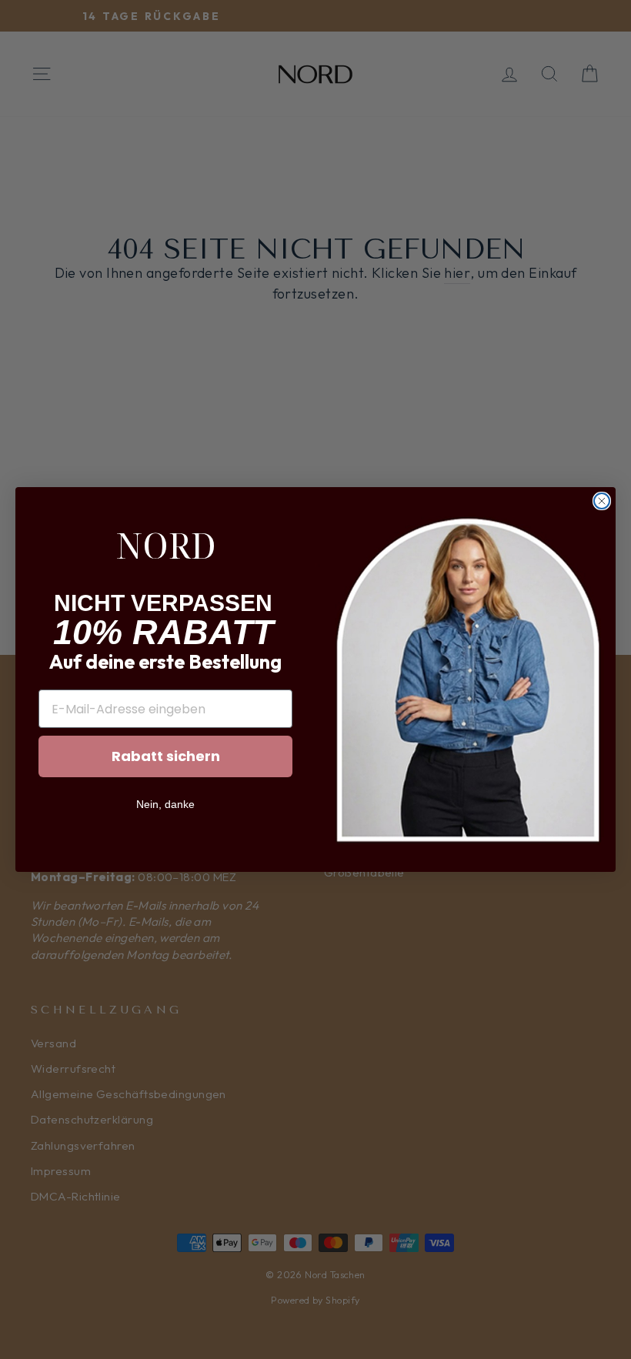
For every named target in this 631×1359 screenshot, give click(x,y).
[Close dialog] (601, 501)
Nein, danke (165, 804)
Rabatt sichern (166, 756)
